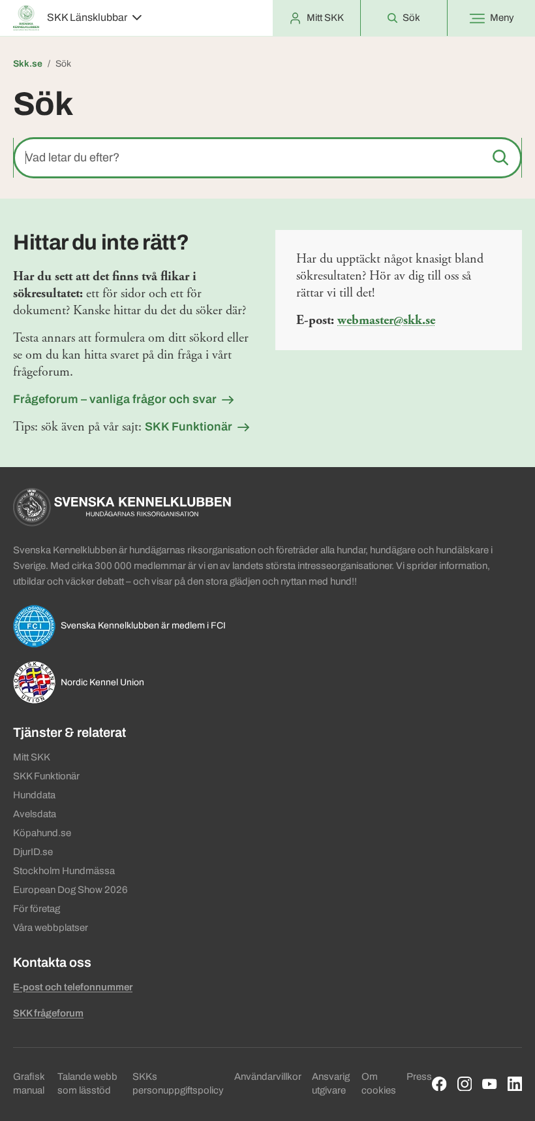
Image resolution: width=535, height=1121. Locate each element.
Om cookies (378, 1083)
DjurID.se (33, 852)
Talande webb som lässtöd (87, 1083)
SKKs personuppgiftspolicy (178, 1083)
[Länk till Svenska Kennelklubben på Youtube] (489, 1084)
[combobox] (267, 158)
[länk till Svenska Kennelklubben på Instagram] (465, 1084)
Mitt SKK (31, 757)
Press (419, 1076)
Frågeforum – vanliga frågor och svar (115, 399)
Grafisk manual (28, 1083)
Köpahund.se (42, 833)
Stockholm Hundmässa (64, 871)
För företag (36, 908)
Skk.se (27, 64)
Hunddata (34, 795)
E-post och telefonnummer (72, 987)
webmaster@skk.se (386, 320)
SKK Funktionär (188, 426)
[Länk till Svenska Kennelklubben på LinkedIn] (515, 1084)
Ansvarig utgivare (331, 1083)
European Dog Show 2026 (70, 890)
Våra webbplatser (50, 927)
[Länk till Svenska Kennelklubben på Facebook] (439, 1084)
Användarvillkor (267, 1076)
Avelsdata (34, 814)
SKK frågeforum (48, 1013)
